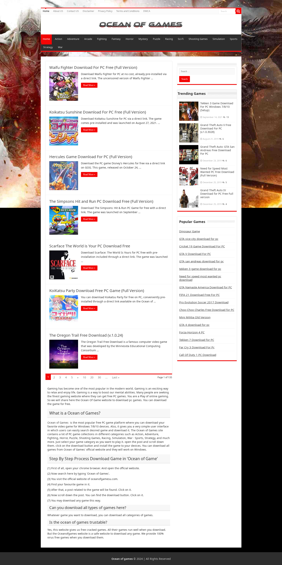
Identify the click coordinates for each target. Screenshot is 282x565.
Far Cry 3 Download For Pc (196, 347)
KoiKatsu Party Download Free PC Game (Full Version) (96, 290)
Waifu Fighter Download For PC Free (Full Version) (93, 67)
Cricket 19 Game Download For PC (202, 246)
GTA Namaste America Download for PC (205, 287)
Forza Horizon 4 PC (191, 332)
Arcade (88, 39)
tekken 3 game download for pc (200, 269)
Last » (115, 377)
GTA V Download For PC (195, 254)
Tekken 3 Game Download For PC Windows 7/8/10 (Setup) (216, 106)
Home (46, 11)
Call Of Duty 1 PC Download (197, 355)
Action (58, 39)
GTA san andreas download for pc (201, 261)
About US (58, 11)
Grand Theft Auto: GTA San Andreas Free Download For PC (217, 150)
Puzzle (156, 39)
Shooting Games (198, 39)
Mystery (143, 39)
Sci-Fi (181, 39)
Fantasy (116, 39)
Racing (169, 39)
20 (91, 377)
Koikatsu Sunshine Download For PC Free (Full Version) (97, 112)
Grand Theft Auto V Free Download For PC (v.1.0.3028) (215, 128)
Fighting (102, 39)
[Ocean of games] (141, 24)
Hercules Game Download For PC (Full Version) (90, 156)
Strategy (48, 47)
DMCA (146, 11)
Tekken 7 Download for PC (196, 340)
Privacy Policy (105, 11)
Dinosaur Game (189, 231)
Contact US (73, 11)
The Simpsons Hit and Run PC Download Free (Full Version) (101, 201)
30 (99, 377)
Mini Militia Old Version (194, 317)
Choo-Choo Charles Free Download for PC (206, 310)
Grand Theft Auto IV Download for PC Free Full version (216, 193)
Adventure (73, 39)
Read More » (89, 85)
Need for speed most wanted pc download (200, 278)
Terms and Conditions (127, 11)
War (60, 47)
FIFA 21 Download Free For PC (199, 295)
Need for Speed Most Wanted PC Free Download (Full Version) (217, 172)
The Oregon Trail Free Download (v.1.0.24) (86, 335)
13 (227, 117)
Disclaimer (88, 11)
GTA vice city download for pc (198, 239)
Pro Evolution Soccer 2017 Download (203, 302)
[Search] (238, 11)
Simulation (219, 39)
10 (84, 377)
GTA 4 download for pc (194, 325)
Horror (130, 39)
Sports (233, 39)
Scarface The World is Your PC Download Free (89, 246)
